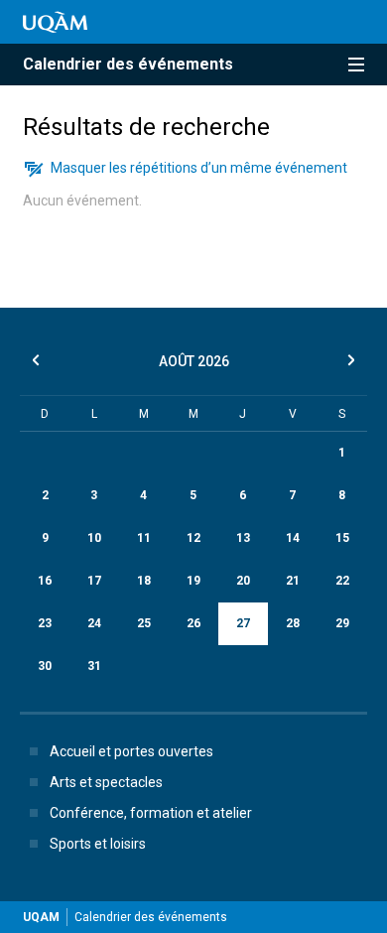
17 (94, 581)
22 (342, 581)
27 (243, 623)
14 (293, 538)
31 (94, 666)
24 (94, 623)
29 (342, 623)
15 (342, 538)
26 (193, 623)
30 (45, 666)
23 (45, 623)
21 (293, 581)
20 (243, 581)
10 (94, 538)
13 (243, 538)
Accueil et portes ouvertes (131, 751)
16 (45, 581)
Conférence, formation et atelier (151, 813)
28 (293, 623)
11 (144, 538)
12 (193, 538)
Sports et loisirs (98, 844)
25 (144, 623)
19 (193, 581)
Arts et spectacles (106, 782)
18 (144, 581)
